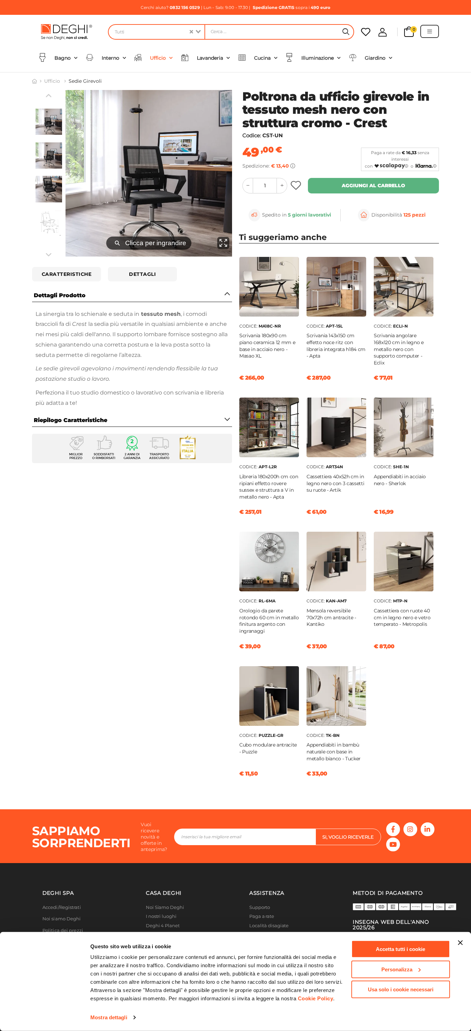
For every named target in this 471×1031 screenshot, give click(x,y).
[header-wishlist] (365, 32)
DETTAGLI (142, 274)
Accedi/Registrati (61, 907)
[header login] (382, 32)
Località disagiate (269, 925)
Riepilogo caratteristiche (70, 420)
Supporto (259, 907)
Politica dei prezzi (62, 930)
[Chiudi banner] (460, 942)
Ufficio (52, 81)
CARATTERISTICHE (67, 274)
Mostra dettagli (108, 1017)
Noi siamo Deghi (61, 918)
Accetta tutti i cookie (400, 949)
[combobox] (156, 32)
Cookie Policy (315, 998)
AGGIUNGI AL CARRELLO (373, 185)
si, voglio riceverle (348, 837)
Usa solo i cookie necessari (400, 989)
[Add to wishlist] (297, 185)
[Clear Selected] (191, 31)
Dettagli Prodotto (60, 295)
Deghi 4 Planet (163, 925)
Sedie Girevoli (85, 81)
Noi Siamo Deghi (165, 907)
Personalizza (396, 969)
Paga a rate (261, 916)
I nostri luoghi (161, 916)
